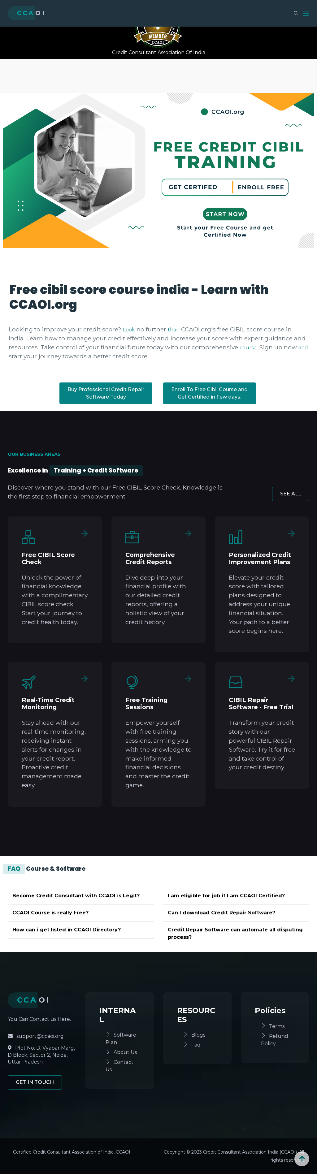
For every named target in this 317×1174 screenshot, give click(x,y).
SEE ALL (290, 494)
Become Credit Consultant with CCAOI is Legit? (76, 896)
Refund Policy (274, 1040)
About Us (125, 1052)
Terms (276, 1026)
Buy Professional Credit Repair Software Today (105, 393)
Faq (196, 1045)
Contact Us (119, 1066)
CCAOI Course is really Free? (50, 913)
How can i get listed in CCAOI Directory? (66, 930)
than (174, 330)
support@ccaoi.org (39, 1036)
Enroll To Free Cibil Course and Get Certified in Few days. (209, 393)
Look (129, 330)
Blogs (198, 1035)
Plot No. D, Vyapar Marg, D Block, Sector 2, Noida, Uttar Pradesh (41, 1055)
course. (249, 348)
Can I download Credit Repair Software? (221, 913)
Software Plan (121, 1038)
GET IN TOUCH (35, 1082)
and (303, 348)
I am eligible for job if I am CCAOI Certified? (226, 896)
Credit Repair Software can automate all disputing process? (235, 933)
